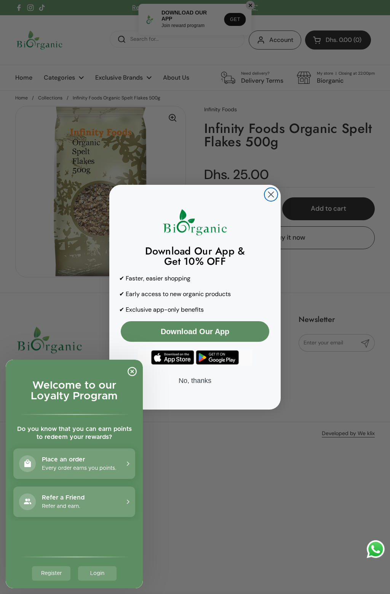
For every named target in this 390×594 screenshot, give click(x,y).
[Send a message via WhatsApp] (375, 549)
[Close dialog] (271, 194)
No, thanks (195, 380)
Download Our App (195, 331)
